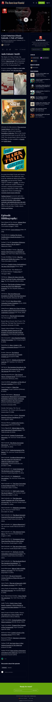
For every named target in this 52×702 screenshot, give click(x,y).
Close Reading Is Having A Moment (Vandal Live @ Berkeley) (42, 97)
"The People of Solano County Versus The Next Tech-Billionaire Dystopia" (13, 286)
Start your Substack (23, 698)
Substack (20, 700)
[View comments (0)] (49, 17)
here (6, 139)
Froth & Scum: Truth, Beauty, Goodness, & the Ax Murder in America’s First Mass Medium (12, 605)
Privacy (25, 696)
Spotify (17, 54)
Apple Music (7, 141)
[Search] (33, 3)
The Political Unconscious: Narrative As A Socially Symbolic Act (11, 354)
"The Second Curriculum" (17, 316)
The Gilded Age (13, 652)
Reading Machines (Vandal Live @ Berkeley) (43, 91)
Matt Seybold (7, 44)
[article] (40, 74)
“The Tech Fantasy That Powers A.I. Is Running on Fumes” (12, 251)
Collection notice (33, 696)
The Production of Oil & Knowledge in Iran (41, 109)
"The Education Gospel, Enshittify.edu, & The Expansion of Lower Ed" (13, 500)
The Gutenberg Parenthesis (15, 367)
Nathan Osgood (6, 196)
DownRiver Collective (7, 133)
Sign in (48, 2)
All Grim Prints (17, 70)
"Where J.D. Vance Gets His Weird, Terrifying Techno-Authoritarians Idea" (13, 279)
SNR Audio (4, 180)
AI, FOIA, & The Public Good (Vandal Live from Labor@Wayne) (42, 74)
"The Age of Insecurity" (19, 546)
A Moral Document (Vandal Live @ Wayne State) (43, 80)
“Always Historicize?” (19, 524)
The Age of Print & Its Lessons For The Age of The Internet (13, 369)
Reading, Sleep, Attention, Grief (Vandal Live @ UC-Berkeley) (43, 103)
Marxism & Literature (19, 638)
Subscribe (41, 2)
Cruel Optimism (15, 229)
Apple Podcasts (7, 54)
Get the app (31, 698)
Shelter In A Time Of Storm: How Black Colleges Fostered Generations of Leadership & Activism (13, 310)
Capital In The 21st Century (14, 400)
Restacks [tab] (9, 667)
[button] (17, 20)
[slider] (25, 30)
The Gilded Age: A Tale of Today (10, 614)
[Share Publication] (36, 3)
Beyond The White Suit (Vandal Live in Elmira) (43, 115)
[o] (32, 75)
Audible (16, 182)
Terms (28, 696)
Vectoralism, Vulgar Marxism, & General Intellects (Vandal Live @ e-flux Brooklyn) (43, 86)
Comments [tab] (4, 667)
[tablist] (6, 667)
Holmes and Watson (7, 208)
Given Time (17, 271)
